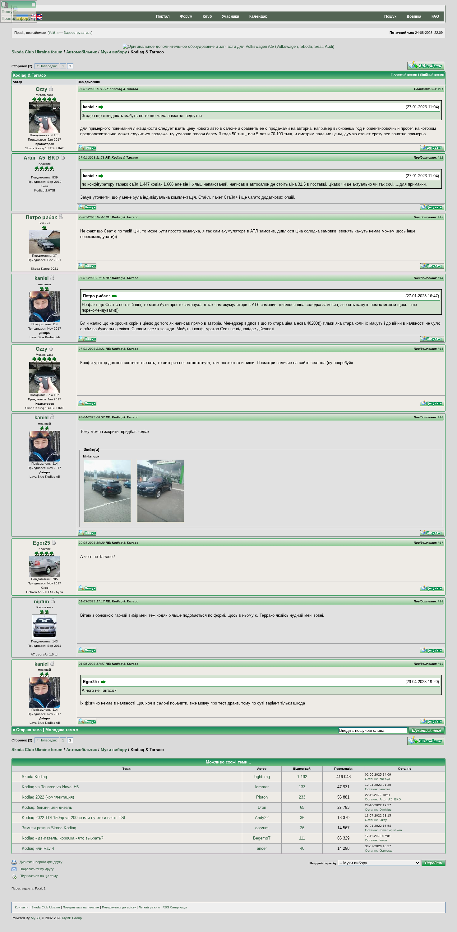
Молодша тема (60, 729)
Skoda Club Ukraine (45, 907)
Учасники (230, 16)
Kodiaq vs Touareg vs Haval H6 (50, 787)
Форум (186, 16)
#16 (440, 417)
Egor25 (41, 543)
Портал (163, 16)
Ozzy (41, 89)
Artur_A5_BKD (41, 157)
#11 (440, 89)
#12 (440, 157)
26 (302, 828)
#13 (440, 217)
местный (44, 284)
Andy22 (262, 817)
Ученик (44, 223)
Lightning (262, 776)
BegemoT (261, 838)
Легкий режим (149, 907)
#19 (440, 663)
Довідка (414, 16)
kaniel (41, 278)
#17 (440, 542)
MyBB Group (72, 918)
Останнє (371, 779)
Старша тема (29, 729)
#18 (440, 601)
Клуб (207, 16)
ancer (262, 848)
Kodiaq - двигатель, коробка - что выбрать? (62, 838)
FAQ (435, 16)
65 (302, 807)
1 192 (302, 776)
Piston (262, 797)
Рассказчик (44, 607)
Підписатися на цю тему (39, 876)
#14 (440, 278)
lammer (262, 787)
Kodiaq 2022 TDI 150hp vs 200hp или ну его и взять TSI (73, 817)
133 (302, 787)
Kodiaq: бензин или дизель (47, 807)
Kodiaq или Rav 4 (38, 848)
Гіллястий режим (404, 74)
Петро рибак (41, 217)
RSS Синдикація (175, 907)
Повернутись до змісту (119, 907)
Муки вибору (114, 52)
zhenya (385, 779)
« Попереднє (47, 66)
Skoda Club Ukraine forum (37, 52)
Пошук (390, 16)
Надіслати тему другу (37, 869)
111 (302, 838)
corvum (262, 828)
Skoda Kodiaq (34, 776)
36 (302, 817)
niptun (41, 601)
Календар (258, 16)
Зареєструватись (77, 32)
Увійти (53, 32)
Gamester (387, 850)
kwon (383, 840)
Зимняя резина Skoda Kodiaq (49, 828)
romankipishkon (391, 830)
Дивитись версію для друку (41, 862)
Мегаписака (44, 95)
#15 (440, 348)
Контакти (22, 907)
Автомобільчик (81, 52)
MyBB (35, 918)
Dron (262, 807)
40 (302, 848)
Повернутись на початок (81, 907)
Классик (44, 163)
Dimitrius (385, 809)
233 (302, 797)
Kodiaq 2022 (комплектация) (48, 797)
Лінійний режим (432, 74)
